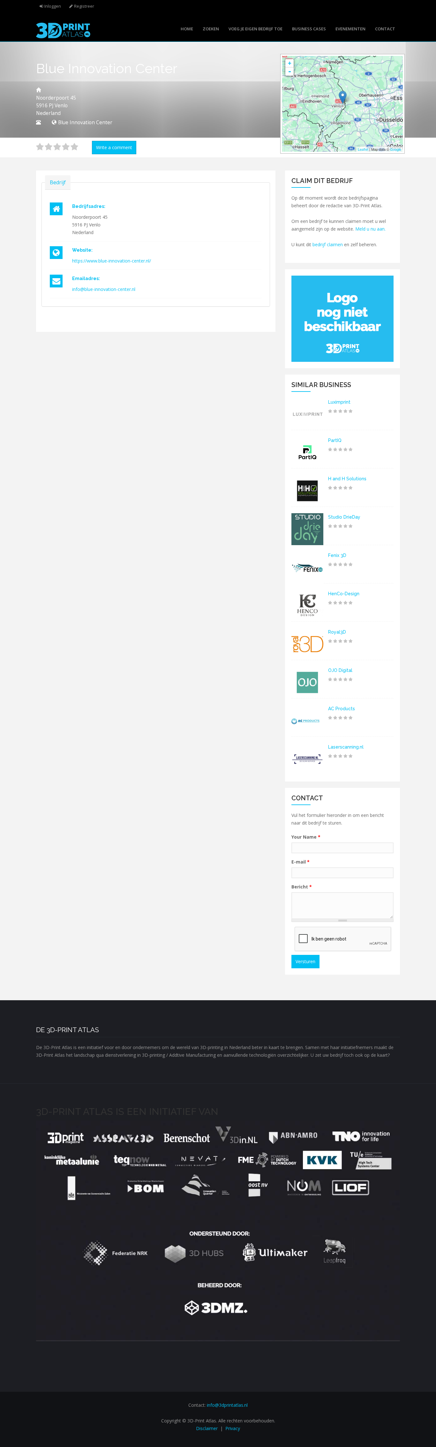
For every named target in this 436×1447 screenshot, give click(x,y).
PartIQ (335, 440)
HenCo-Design (343, 593)
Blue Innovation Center (85, 122)
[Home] (63, 30)
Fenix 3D (337, 555)
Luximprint (339, 402)
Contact (385, 29)
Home (187, 29)
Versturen (305, 961)
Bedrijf (58, 182)
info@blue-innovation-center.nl (103, 289)
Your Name (305, 837)
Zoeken (211, 29)
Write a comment (114, 147)
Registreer (84, 6)
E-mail (300, 862)
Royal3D (337, 632)
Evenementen (350, 29)
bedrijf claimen (327, 244)
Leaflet (363, 149)
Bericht (301, 887)
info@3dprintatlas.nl (227, 1405)
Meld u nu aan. (370, 229)
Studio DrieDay (344, 517)
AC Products (341, 708)
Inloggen (52, 6)
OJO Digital (340, 670)
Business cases (309, 29)
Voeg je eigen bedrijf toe (255, 29)
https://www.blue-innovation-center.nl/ (111, 261)
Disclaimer (207, 1428)
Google (395, 149)
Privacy (232, 1428)
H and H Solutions (347, 478)
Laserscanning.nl (346, 747)
